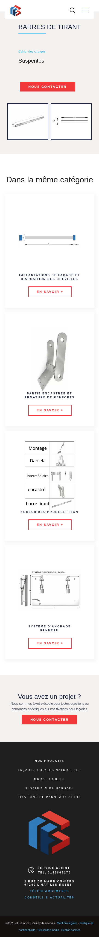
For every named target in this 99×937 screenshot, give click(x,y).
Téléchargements (49, 891)
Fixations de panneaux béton (50, 797)
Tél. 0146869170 (54, 872)
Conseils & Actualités (49, 897)
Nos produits (49, 760)
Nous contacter (47, 87)
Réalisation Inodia (48, 930)
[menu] (85, 10)
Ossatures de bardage (49, 788)
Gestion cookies (70, 930)
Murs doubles (49, 779)
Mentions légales (67, 923)
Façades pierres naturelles (49, 770)
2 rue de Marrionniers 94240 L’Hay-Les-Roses (49, 883)
